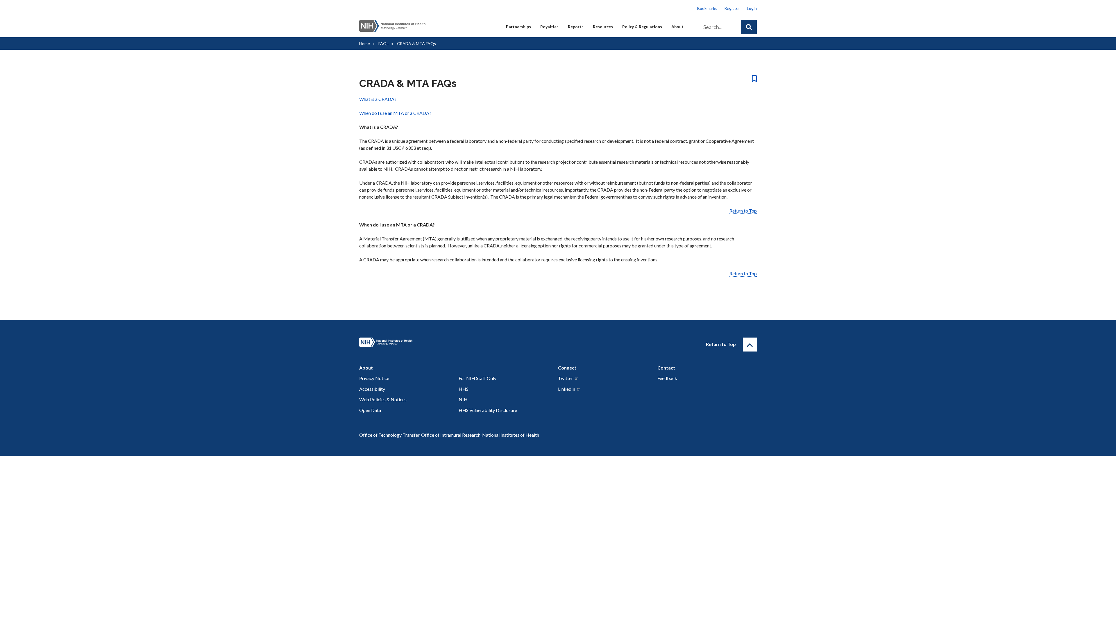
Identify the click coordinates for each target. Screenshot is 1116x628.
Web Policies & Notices (383, 399)
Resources (603, 26)
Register (732, 8)
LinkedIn (566, 389)
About (677, 26)
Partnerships (518, 26)
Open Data (370, 410)
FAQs (383, 43)
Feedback (667, 378)
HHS (463, 389)
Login (752, 8)
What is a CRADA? (377, 99)
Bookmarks (707, 8)
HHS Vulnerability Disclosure (488, 410)
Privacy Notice (374, 378)
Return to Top (743, 210)
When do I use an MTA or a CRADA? (395, 113)
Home (364, 43)
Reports (576, 26)
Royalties (549, 26)
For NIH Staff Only (477, 378)
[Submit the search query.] (749, 27)
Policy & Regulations (642, 26)
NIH (463, 399)
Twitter (565, 378)
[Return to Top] (750, 345)
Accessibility (372, 389)
